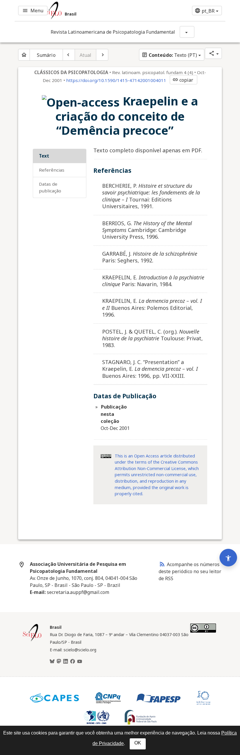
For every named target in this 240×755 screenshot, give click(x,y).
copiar (182, 80)
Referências (51, 170)
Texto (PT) (169, 55)
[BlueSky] (52, 661)
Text (44, 156)
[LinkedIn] (65, 661)
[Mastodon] (59, 661)
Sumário (46, 55)
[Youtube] (79, 661)
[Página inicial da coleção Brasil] (32, 640)
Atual (86, 55)
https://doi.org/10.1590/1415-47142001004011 (116, 80)
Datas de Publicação (50, 187)
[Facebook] (72, 661)
